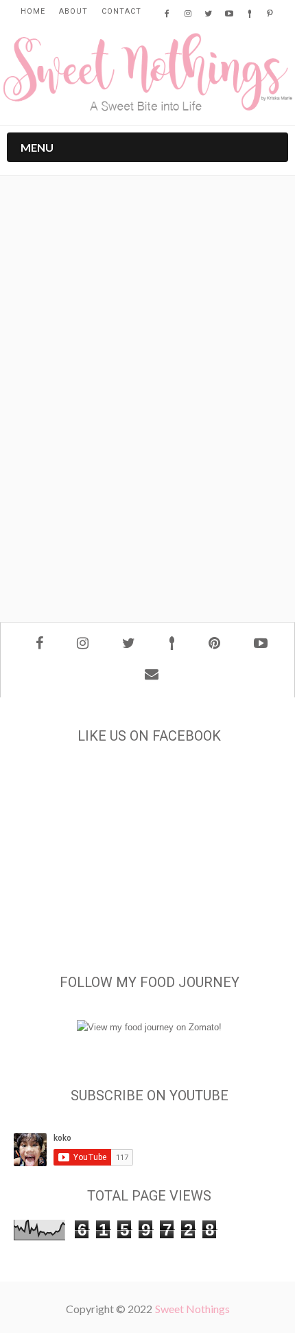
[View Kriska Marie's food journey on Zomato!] (149, 1027)
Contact (121, 11)
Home (33, 11)
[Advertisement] (147, 442)
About (73, 11)
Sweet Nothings (192, 1308)
